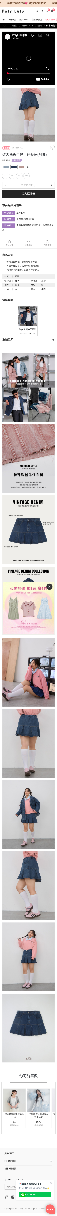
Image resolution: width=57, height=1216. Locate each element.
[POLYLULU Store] (7, 1197)
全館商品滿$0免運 (25, 219)
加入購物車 (29, 194)
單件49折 (17, 160)
